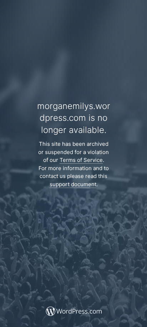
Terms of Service (81, 160)
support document (73, 184)
